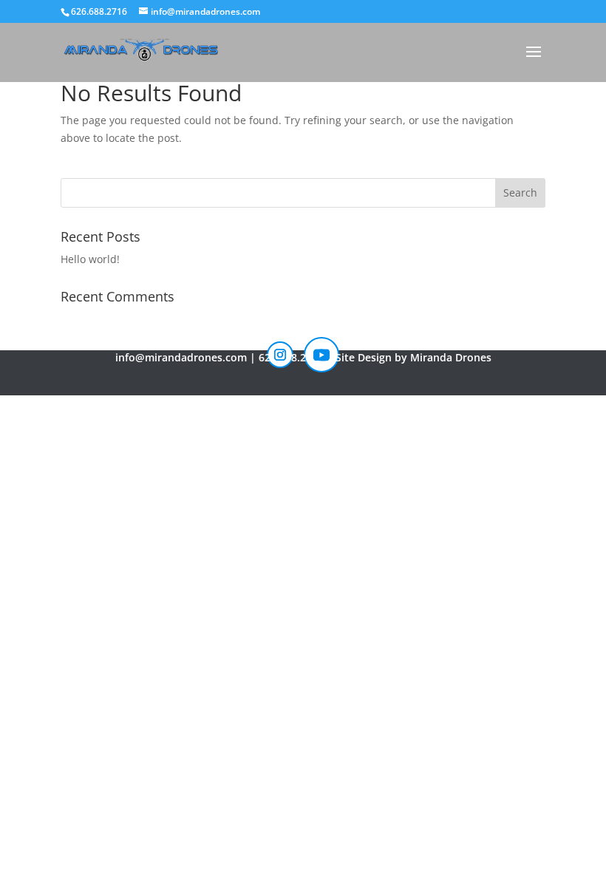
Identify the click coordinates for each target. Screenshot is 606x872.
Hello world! (90, 259)
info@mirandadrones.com (181, 357)
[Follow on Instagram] (280, 354)
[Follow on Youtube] (321, 354)
